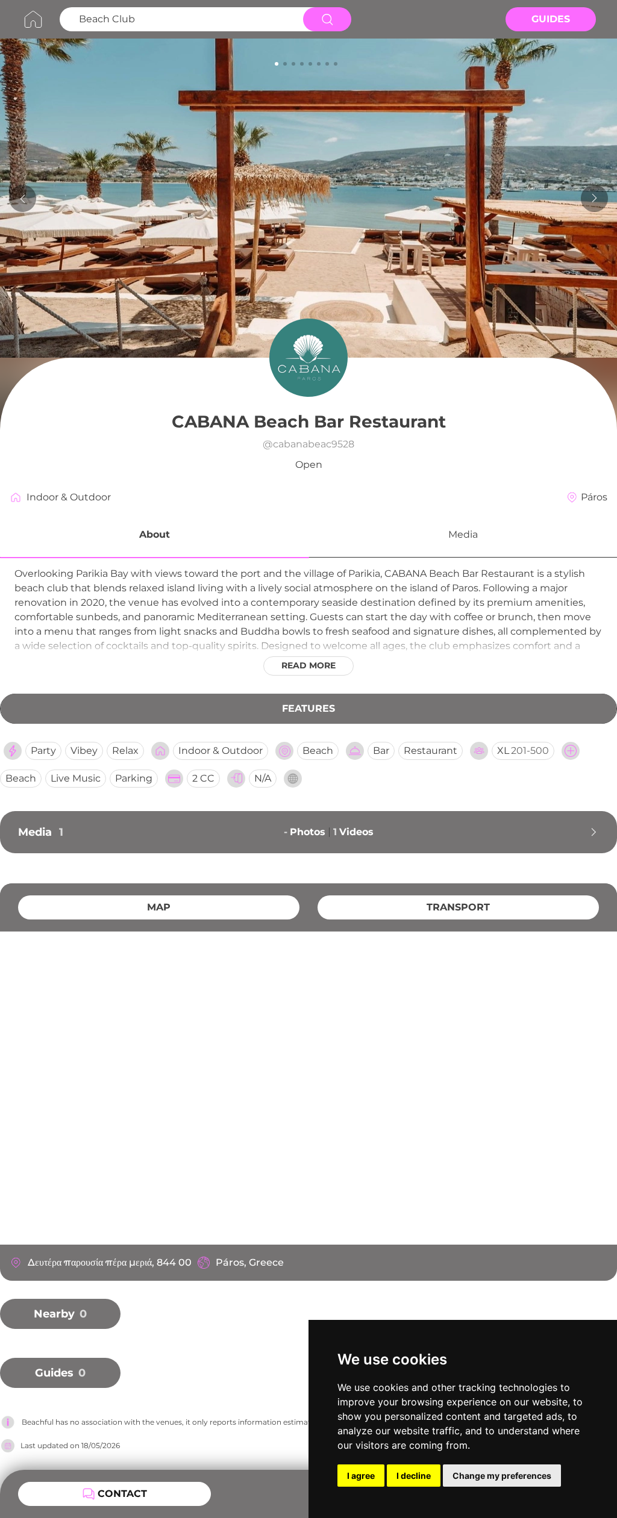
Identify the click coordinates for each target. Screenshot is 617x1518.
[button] (154, 536)
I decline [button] (413, 1475)
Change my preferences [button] (502, 1475)
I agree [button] (361, 1475)
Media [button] (463, 534)
